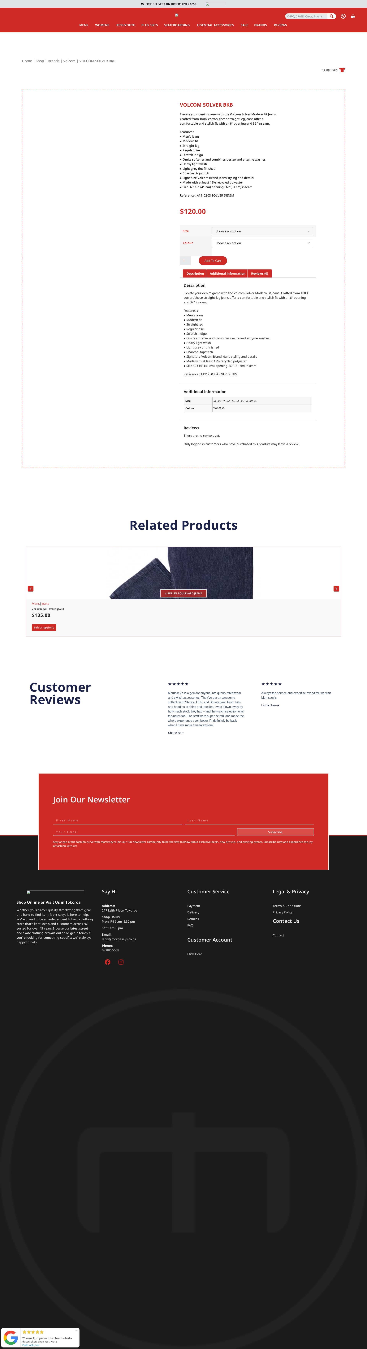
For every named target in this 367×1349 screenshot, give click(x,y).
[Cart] (353, 16)
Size (186, 231)
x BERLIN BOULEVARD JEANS (48, 609)
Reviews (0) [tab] (259, 273)
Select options (44, 627)
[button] (30, 589)
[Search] (331, 16)
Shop (40, 60)
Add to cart (213, 261)
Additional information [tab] (227, 273)
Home (27, 60)
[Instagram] (121, 962)
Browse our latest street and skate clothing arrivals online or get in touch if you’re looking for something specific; (53, 933)
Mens (36, 603)
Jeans (45, 603)
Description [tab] (195, 273)
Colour (188, 242)
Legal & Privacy (291, 891)
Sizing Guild (329, 70)
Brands (53, 60)
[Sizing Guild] (342, 70)
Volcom (69, 60)
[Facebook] (107, 962)
